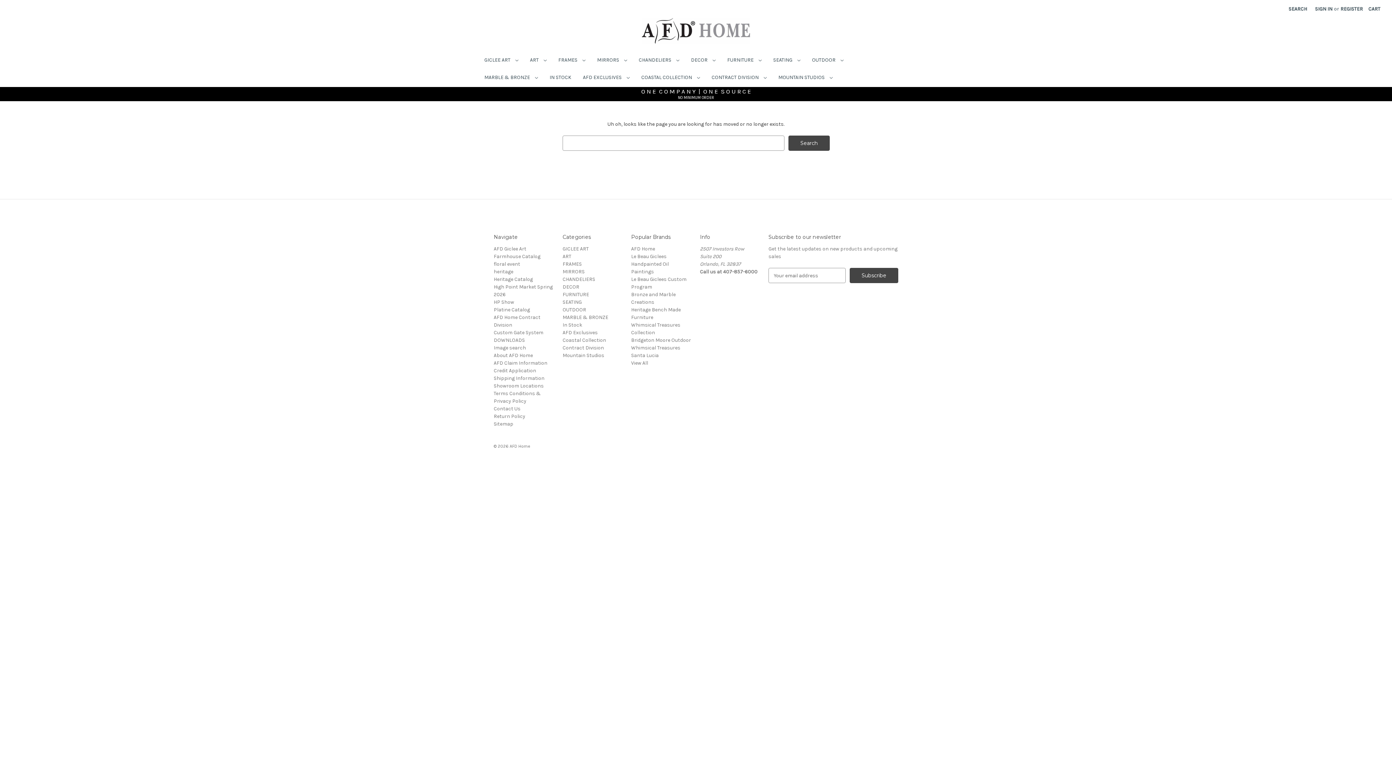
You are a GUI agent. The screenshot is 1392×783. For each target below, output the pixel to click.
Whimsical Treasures (655, 348)
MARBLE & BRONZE (507, 77)
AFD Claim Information (520, 363)
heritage (503, 272)
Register (1352, 9)
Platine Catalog (512, 310)
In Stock (560, 77)
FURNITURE (741, 60)
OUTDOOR (824, 60)
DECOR (700, 60)
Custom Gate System (518, 333)
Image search (510, 348)
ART (535, 60)
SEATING (783, 60)
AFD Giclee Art (510, 249)
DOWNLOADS (509, 340)
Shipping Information (519, 378)
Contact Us (507, 409)
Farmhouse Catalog (517, 256)
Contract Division (736, 77)
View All (639, 363)
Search (1298, 9)
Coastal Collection (667, 77)
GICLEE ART (497, 60)
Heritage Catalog (513, 279)
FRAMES (568, 60)
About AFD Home (513, 355)
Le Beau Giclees (649, 256)
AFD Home (643, 249)
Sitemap (503, 424)
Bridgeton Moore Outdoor (661, 340)
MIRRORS (608, 60)
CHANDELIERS (655, 60)
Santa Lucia (645, 355)
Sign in (1324, 9)
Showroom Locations (519, 386)
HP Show (504, 302)
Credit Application (515, 371)
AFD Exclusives (603, 77)
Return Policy (509, 416)
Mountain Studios (802, 77)
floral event (507, 264)
